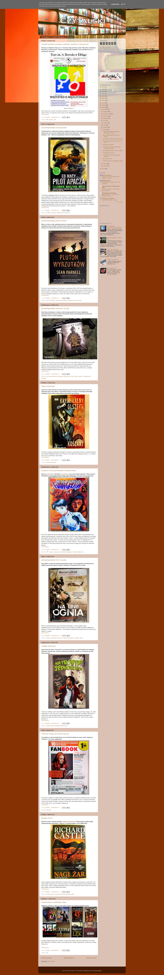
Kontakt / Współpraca (58, 37)
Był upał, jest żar (47, 818)
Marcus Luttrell (63, 638)
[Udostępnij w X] (66, 117)
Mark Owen (67, 376)
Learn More (115, 4)
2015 (103, 107)
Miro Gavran (49, 119)
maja (104, 125)
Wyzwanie (70, 37)
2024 (103, 87)
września (105, 116)
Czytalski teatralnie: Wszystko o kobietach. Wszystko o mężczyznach (64, 44)
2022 (103, 91)
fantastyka (57, 725)
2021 (103, 94)
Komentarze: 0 (55, 117)
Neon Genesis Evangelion (65, 552)
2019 (103, 98)
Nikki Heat (62, 894)
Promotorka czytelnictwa (109, 193)
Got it (123, 4)
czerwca (105, 122)
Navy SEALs (74, 376)
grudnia (105, 109)
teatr (55, 119)
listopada (106, 111)
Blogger (99, 970)
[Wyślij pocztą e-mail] (62, 117)
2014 (103, 168)
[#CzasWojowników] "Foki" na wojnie (53, 560)
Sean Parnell (59, 300)
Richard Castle (70, 894)
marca (105, 129)
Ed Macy (48, 212)
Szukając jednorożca (48, 646)
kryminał (48, 462)
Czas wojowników (51, 376)
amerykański (64, 474)
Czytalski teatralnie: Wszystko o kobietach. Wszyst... (111, 132)
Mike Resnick (64, 725)
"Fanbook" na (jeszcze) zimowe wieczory (55, 734)
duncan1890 (78, 970)
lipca (104, 120)
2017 (103, 103)
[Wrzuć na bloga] (64, 117)
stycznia (105, 166)
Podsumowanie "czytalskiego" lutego (53, 902)
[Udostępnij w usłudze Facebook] (67, 117)
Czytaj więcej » (45, 114)
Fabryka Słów (49, 725)
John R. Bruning (50, 300)
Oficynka (53, 462)
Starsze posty (91, 958)
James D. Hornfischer (52, 638)
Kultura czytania (106, 175)
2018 (103, 100)
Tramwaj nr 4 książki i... (108, 198)
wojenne (54, 212)
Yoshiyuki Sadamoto (78, 552)
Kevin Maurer (59, 376)
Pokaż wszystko (120, 201)
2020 (103, 96)
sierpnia (105, 118)
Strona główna (46, 37)
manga (55, 552)
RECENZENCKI (106, 180)
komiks (51, 552)
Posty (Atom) (51, 961)
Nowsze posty (46, 958)
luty (47, 952)
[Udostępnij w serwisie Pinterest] (69, 117)
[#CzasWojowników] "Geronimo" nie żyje (55, 308)
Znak (81, 638)
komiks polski (50, 474)
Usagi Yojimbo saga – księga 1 (109, 200)
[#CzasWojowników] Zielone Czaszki (53, 221)
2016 (103, 105)
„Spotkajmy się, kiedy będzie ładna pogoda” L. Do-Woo (110, 177)
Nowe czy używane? (112, 249)
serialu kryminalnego (68, 821)
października (107, 113)
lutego (105, 163)
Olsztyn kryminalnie (48, 386)
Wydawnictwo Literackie (63, 212)
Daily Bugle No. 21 (112, 268)
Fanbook (48, 810)
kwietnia (105, 127)
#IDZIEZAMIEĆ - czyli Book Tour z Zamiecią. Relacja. (110, 195)
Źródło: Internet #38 (112, 259)
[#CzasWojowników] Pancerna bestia (54, 128)
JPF (47, 552)
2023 (103, 89)
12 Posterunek (50, 894)
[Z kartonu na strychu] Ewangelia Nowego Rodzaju (58, 470)
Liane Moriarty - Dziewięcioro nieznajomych (114, 227)
